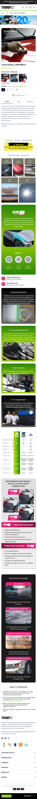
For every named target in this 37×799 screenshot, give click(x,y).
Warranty (30, 101)
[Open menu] (34, 7)
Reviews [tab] (17, 140)
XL (17, 89)
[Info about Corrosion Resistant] (12, 443)
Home (3, 13)
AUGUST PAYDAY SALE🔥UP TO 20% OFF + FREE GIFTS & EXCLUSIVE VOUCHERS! (18, 2)
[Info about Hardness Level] (12, 440)
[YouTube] (5, 738)
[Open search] (23, 7)
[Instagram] (8, 738)
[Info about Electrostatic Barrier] (12, 449)
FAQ (18, 101)
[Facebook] (2, 738)
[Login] (26, 7)
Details (7, 101)
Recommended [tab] (26, 140)
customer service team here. (12, 700)
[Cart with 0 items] (30, 7)
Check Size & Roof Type (19, 86)
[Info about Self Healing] (12, 446)
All (7, 13)
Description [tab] (9, 140)
